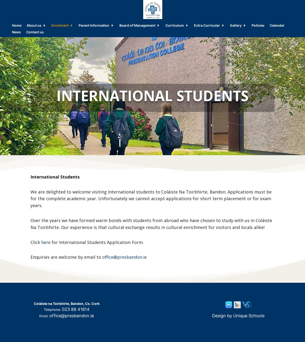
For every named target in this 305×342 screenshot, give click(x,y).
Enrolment (60, 25)
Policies (258, 25)
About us (34, 25)
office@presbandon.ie (124, 257)
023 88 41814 (76, 309)
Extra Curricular (207, 25)
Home (16, 25)
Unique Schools (248, 315)
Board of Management (137, 25)
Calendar (277, 25)
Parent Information (94, 25)
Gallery (236, 25)
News (16, 32)
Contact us (35, 32)
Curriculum (174, 25)
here (46, 242)
